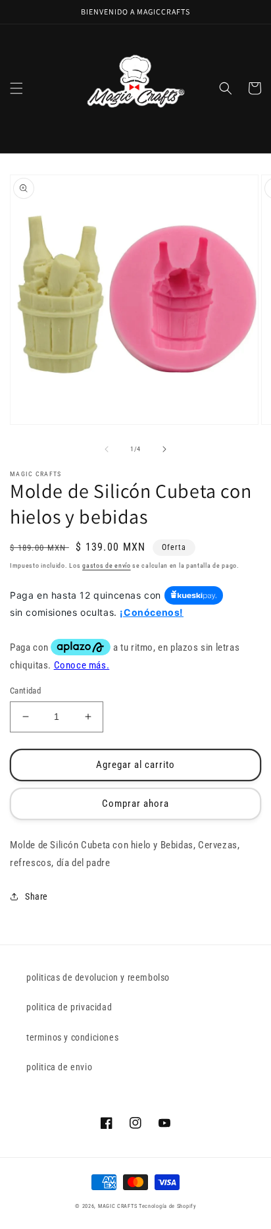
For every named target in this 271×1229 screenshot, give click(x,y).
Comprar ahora (135, 803)
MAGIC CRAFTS (117, 1206)
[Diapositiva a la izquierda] (106, 449)
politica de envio (59, 1067)
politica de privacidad (69, 1007)
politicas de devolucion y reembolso (98, 977)
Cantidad (25, 691)
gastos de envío (106, 565)
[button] (16, 88)
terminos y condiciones (72, 1037)
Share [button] (36, 896)
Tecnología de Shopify (167, 1206)
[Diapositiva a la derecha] (164, 449)
